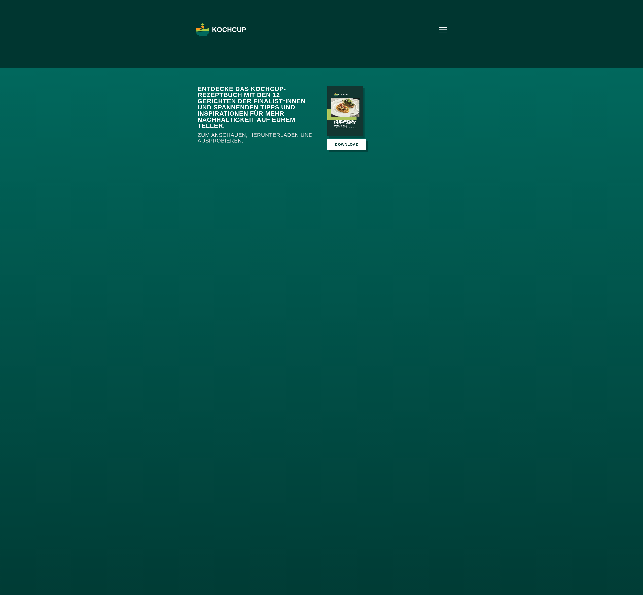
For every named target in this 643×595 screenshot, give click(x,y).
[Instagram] (430, 30)
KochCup (229, 29)
